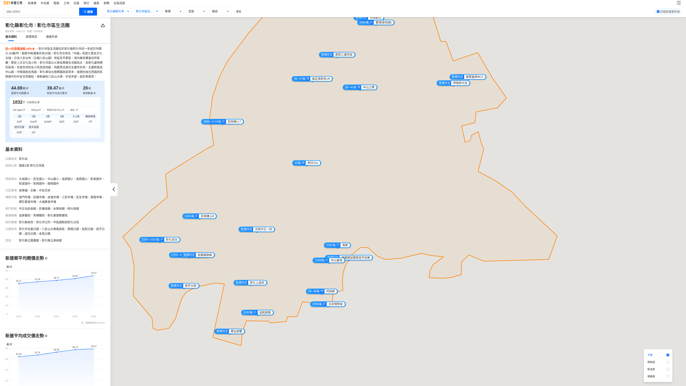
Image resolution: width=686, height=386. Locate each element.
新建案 (32, 3)
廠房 (96, 3)
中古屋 (45, 3)
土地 (66, 3)
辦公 (86, 3)
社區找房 (119, 3)
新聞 (106, 3)
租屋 (56, 3)
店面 (76, 3)
